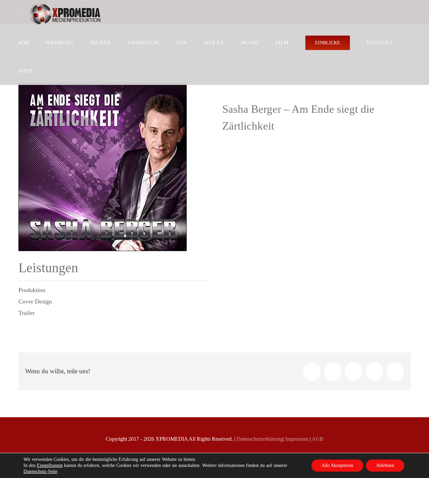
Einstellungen (50, 465)
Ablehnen (385, 465)
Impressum (296, 439)
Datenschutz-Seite (40, 471)
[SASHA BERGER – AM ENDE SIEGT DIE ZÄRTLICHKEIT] (102, 86)
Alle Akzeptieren (337, 465)
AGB (317, 439)
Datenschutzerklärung (259, 439)
